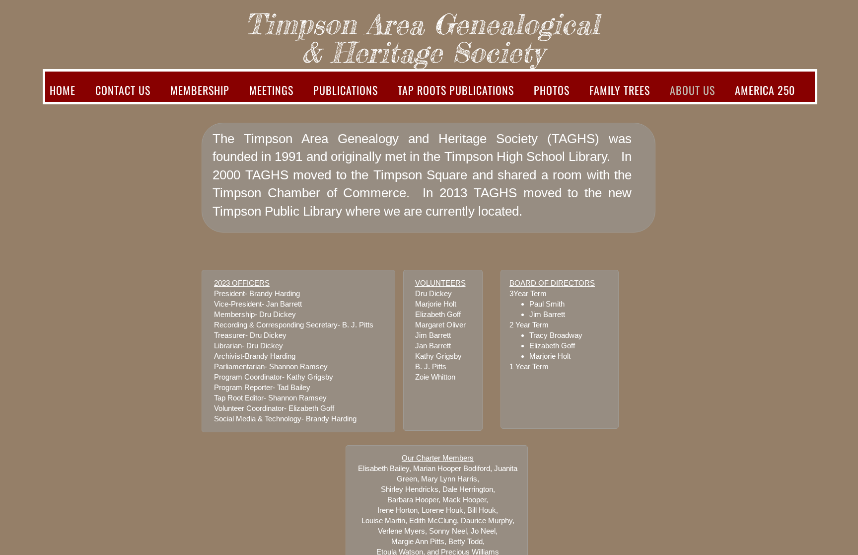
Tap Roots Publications (456, 90)
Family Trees (619, 90)
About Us (692, 90)
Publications (345, 90)
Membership (199, 90)
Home (62, 90)
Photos (552, 90)
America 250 (765, 90)
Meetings (271, 90)
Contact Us (122, 90)
